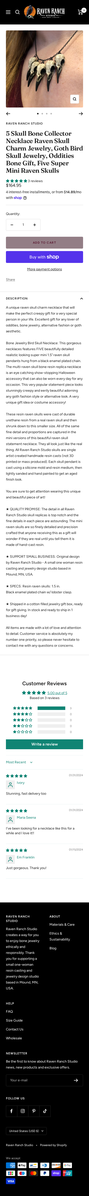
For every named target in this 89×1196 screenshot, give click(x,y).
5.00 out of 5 (57, 693)
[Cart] (80, 12)
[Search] (17, 12)
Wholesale (14, 1038)
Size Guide (14, 1020)
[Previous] (8, 113)
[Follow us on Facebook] (11, 1111)
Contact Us (14, 1029)
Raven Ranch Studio (24, 123)
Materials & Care (62, 924)
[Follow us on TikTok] (44, 1111)
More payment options (44, 269)
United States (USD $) (24, 1131)
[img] (16, 776)
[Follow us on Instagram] (22, 1111)
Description (17, 298)
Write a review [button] (44, 744)
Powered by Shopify (53, 1145)
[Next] (81, 113)
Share (10, 280)
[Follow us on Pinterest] (33, 1111)
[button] (17, 181)
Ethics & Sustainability (59, 936)
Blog (52, 948)
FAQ (9, 1011)
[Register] (76, 1080)
